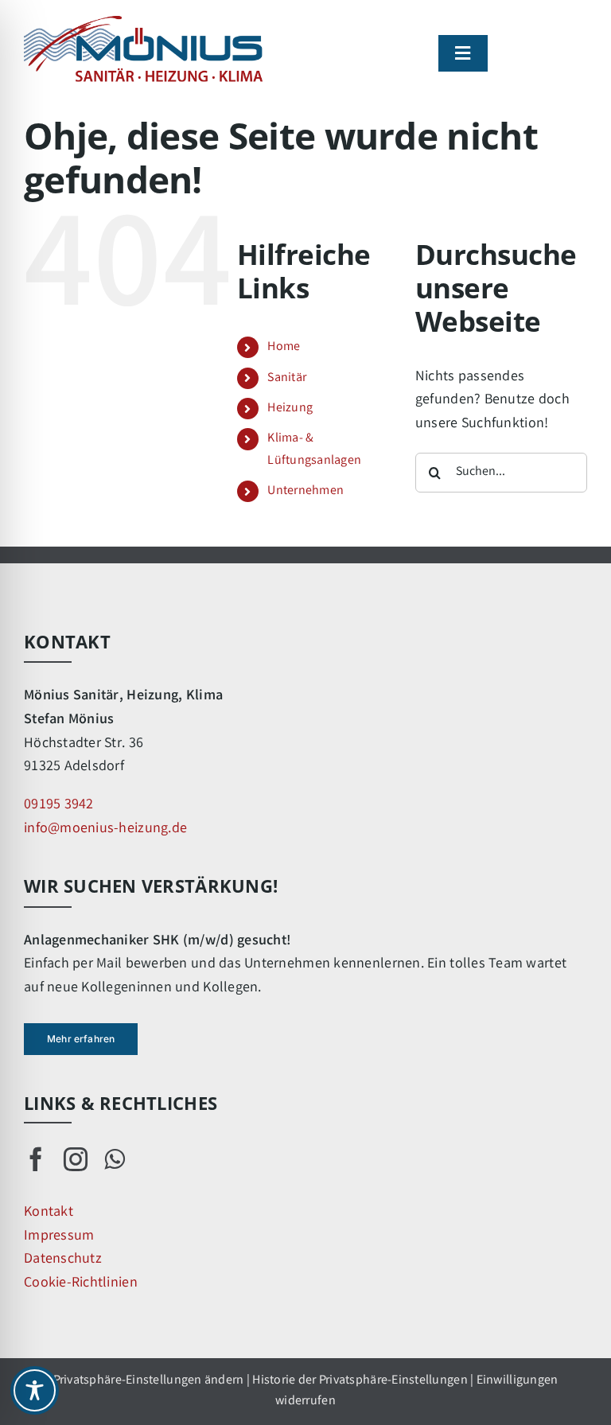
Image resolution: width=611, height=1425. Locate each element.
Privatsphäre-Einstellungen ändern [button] (148, 1381)
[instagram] (76, 1159)
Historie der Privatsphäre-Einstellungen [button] (360, 1381)
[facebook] (36, 1159)
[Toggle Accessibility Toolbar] (34, 1390)
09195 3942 (59, 805)
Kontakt (48, 1212)
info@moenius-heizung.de (105, 829)
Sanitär (286, 378)
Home (283, 347)
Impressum (59, 1236)
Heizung (290, 408)
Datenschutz (63, 1259)
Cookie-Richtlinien (81, 1283)
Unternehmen (305, 491)
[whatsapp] (114, 1159)
